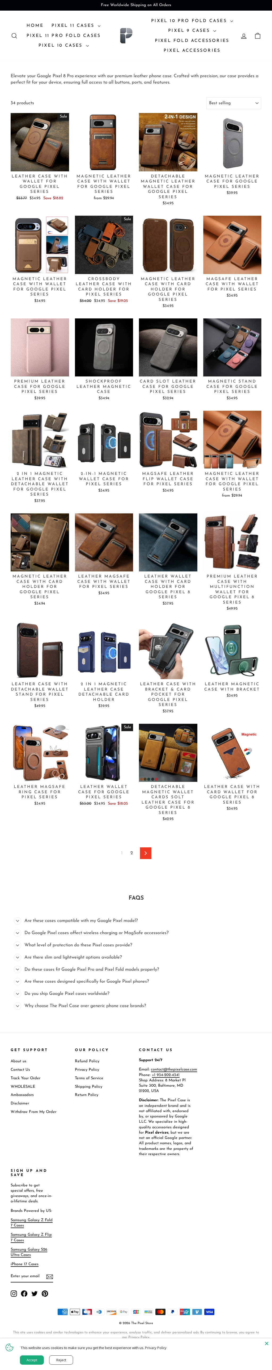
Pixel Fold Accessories (192, 41)
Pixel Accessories (192, 51)
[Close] (266, 1343)
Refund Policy (87, 1061)
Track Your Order (25, 1078)
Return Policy (86, 1095)
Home (35, 26)
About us (18, 1061)
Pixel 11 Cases (74, 26)
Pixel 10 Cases (62, 46)
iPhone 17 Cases (25, 1264)
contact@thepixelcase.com (174, 1070)
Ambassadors (22, 1095)
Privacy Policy (87, 1070)
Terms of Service (89, 1078)
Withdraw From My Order (33, 1112)
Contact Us (20, 1070)
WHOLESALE (23, 1087)
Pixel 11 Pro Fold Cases (64, 36)
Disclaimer (20, 1103)
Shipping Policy (88, 1087)
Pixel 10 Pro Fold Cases (190, 21)
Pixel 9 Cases (190, 31)
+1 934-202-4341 (166, 1075)
